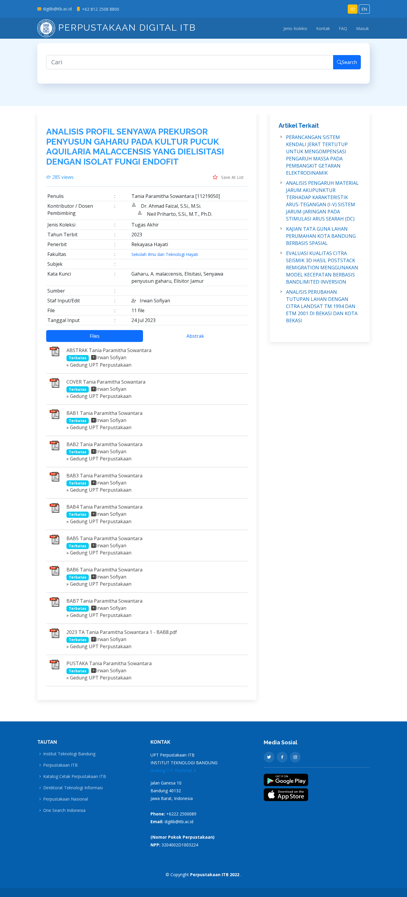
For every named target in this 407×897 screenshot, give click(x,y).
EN (364, 9)
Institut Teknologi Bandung (69, 754)
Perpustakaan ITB (60, 765)
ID (352, 9)
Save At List (232, 177)
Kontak (323, 28)
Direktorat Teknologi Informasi (73, 788)
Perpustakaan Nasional (65, 799)
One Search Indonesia (64, 810)
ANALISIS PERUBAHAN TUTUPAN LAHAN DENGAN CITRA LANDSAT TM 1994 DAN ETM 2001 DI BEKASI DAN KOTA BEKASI (322, 306)
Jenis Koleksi (295, 28)
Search (349, 62)
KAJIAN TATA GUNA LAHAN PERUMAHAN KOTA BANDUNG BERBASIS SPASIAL (321, 236)
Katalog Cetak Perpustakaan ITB (74, 776)
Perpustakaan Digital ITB (125, 27)
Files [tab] (95, 336)
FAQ (343, 28)
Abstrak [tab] (195, 336)
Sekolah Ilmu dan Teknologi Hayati (164, 254)
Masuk (362, 28)
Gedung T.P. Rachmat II (173, 770)
